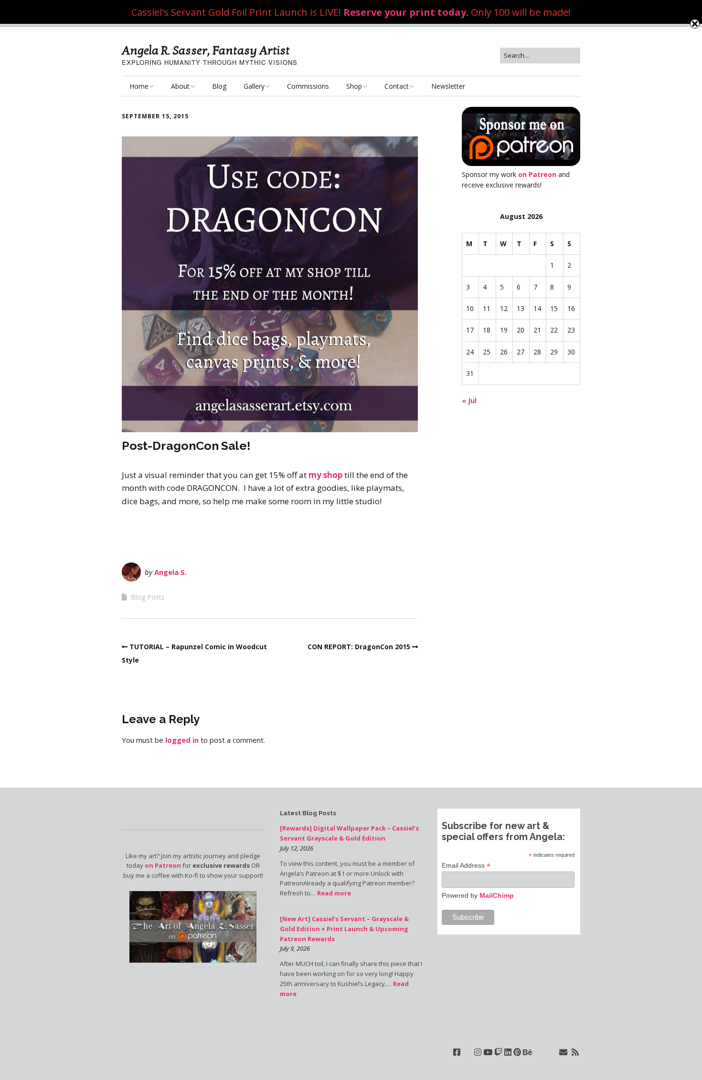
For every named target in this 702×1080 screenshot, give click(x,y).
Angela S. (170, 572)
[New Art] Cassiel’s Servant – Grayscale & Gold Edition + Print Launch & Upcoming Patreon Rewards (344, 928)
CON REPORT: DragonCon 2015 (359, 646)
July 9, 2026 (295, 948)
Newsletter (448, 86)
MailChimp (496, 895)
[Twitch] (498, 1052)
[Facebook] (456, 1052)
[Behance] (527, 1052)
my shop (325, 474)
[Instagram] (477, 1052)
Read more (334, 893)
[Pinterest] (517, 1052)
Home (139, 86)
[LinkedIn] (507, 1052)
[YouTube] (487, 1052)
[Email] (563, 1052)
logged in (182, 740)
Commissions (308, 86)
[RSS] (575, 1052)
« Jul (469, 400)
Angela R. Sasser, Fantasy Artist (206, 50)
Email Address (466, 865)
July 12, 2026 (296, 848)
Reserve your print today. (405, 12)
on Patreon (537, 174)
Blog (219, 86)
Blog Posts (148, 597)
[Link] (467, 1052)
